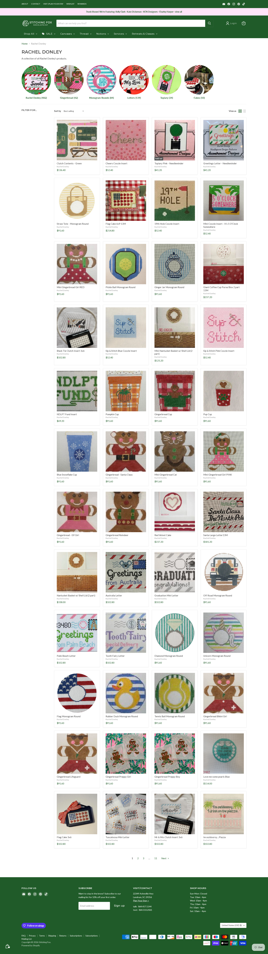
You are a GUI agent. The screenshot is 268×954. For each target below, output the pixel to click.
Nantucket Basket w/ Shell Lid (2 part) (76, 595)
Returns (62, 935)
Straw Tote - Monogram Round (73, 223)
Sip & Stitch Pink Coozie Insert (218, 350)
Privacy (32, 935)
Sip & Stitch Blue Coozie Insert (121, 350)
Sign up (119, 905)
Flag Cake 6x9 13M (116, 223)
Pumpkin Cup (112, 414)
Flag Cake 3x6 (64, 837)
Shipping (52, 935)
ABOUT (25, 4)
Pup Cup (207, 414)
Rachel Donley (63, 166)
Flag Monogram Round (68, 716)
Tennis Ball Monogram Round (169, 716)
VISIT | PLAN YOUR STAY (53, 4)
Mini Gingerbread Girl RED (71, 287)
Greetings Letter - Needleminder (220, 163)
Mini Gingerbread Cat (165, 474)
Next (164, 858)
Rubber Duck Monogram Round (122, 716)
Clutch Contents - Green (69, 163)
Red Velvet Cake (162, 535)
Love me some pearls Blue (216, 776)
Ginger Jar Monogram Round (169, 287)
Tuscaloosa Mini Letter (118, 837)
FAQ (24, 935)
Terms (42, 935)
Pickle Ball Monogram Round (120, 287)
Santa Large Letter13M (215, 535)
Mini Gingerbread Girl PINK (217, 474)
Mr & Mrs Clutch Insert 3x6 (168, 837)
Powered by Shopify (31, 945)
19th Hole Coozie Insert (166, 223)
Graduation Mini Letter (166, 595)
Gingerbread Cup (163, 414)
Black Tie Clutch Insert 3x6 (71, 350)
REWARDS (82, 4)
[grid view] (240, 111)
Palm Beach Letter (66, 655)
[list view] (244, 111)
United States (232, 925)
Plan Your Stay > (141, 900)
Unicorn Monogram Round (216, 655)
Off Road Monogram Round (217, 595)
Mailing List (27, 939)
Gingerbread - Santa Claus (119, 474)
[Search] (209, 23)
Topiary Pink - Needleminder (168, 163)
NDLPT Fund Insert (67, 414)
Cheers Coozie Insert (116, 163)
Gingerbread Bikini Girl (215, 716)
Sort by (57, 111)
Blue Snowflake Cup (67, 474)
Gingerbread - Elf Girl (68, 535)
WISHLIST (70, 4)
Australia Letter (114, 595)
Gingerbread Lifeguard (68, 776)
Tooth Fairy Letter (115, 655)
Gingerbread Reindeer (117, 535)
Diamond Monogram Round (168, 655)
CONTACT (35, 4)
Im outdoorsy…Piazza (214, 837)
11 (155, 858)
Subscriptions (76, 935)
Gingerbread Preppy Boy (167, 776)
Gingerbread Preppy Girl (118, 776)
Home (25, 43)
